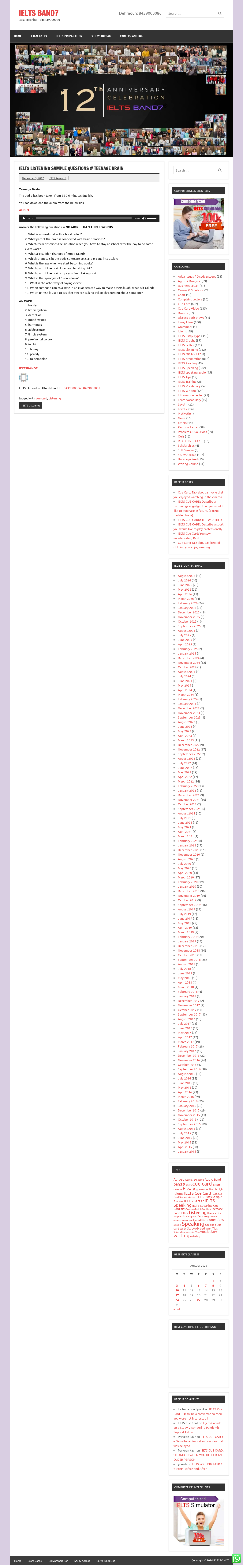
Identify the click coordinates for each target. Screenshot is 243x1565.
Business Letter (188, 285)
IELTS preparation (69, 36)
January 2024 (187, 703)
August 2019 (186, 909)
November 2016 (189, 1060)
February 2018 (188, 991)
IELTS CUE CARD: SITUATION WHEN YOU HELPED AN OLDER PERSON (199, 1454)
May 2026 (184, 589)
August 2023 (186, 722)
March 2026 (186, 598)
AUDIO (24, 210)
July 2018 (184, 968)
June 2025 (185, 639)
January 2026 (187, 607)
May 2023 (184, 731)
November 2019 (189, 895)
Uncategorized (188, 459)
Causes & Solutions (191, 290)
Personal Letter (188, 427)
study (183, 1228)
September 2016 (189, 1069)
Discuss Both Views (191, 317)
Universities (179, 1231)
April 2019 (185, 927)
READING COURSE (190, 441)
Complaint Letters (190, 299)
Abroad (179, 1179)
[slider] (152, 218)
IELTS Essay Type (189, 336)
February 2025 (188, 649)
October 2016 (187, 1064)
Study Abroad (101, 36)
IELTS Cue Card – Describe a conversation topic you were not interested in (198, 1413)
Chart (181, 294)
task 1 (209, 1228)
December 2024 (189, 658)
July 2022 (184, 763)
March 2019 (186, 932)
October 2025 (187, 621)
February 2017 (188, 1046)
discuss (216, 1184)
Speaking (193, 1223)
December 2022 (189, 745)
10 (177, 1290)
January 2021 (187, 845)
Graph (213, 1189)
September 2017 (189, 1014)
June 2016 (185, 1083)
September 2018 (189, 959)
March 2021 (186, 836)
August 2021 (186, 813)
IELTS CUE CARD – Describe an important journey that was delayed (198, 1441)
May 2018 (184, 978)
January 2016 (187, 1105)
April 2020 (185, 872)
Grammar (184, 326)
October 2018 (187, 955)
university (190, 1231)
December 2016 (189, 1055)
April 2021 (185, 831)
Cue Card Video (188, 308)
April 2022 (185, 777)
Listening (55, 398)
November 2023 (189, 713)
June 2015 (185, 1137)
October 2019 (187, 900)
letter (184, 1213)
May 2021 (184, 827)
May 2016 (184, 1087)
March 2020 (186, 877)
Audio (209, 1179)
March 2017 (186, 1042)
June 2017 (185, 1028)
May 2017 (184, 1032)
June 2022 (185, 767)
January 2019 (187, 941)
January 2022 (187, 790)
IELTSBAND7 (28, 368)
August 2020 (186, 859)
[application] (89, 218)
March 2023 (186, 740)
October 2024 (187, 667)
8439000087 (91, 388)
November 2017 (189, 1005)
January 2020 (187, 886)
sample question (189, 1219)
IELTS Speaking (188, 368)
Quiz (181, 436)
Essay (189, 1188)
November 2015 (189, 1115)
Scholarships (186, 445)
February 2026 (188, 603)
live (209, 1213)
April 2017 (185, 1037)
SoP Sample (186, 450)
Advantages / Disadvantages (197, 276)
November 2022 (189, 749)
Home (18, 36)
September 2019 (189, 904)
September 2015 (189, 1124)
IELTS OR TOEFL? (189, 354)
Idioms (182, 331)
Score (177, 1224)
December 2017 (189, 1000)
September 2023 (189, 717)
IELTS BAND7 (39, 12)
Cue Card (184, 304)
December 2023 (189, 708)
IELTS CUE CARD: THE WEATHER (200, 519)
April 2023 (185, 735)
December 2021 (189, 795)
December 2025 (189, 612)
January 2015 (187, 1151)
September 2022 (189, 754)
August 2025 (186, 630)
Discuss (183, 313)
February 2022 (188, 786)
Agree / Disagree (189, 281)
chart (189, 1184)
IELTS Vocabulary (189, 386)
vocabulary (208, 1231)
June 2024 (185, 681)
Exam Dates (39, 36)
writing (181, 1235)
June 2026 (185, 585)
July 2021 (184, 818)
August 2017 (186, 1019)
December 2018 (189, 946)
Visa (197, 1231)
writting (195, 1236)
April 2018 (185, 982)
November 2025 (189, 617)
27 (198, 1300)
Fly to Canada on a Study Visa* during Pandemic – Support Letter (198, 1427)
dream (178, 1189)
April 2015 (185, 1147)
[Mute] (144, 218)
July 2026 (184, 580)
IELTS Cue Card (197, 1193)
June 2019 (185, 918)
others (182, 422)
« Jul (177, 1309)
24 (177, 1300)
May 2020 (184, 868)
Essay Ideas (185, 322)
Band (217, 1179)
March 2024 (186, 694)
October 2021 (187, 804)
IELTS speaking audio (192, 372)
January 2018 (187, 996)
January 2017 (187, 1051)
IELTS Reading (187, 363)
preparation (180, 1216)
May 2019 (184, 923)
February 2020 (188, 882)
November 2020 (189, 854)
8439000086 (72, 388)
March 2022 (186, 781)
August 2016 (186, 1074)
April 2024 (185, 690)
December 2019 (189, 891)
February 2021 (188, 840)
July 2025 (184, 635)
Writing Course (188, 464)
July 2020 (184, 863)
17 (177, 1295)
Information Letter (190, 395)
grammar (202, 1189)
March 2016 (186, 1096)
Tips (215, 1228)
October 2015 (187, 1119)
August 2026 (186, 575)
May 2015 (184, 1142)
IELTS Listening (31, 405)
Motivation (185, 413)
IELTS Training (187, 381)
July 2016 (184, 1078)
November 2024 (189, 662)
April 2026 (185, 594)
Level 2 (183, 409)
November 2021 (189, 799)
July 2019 (184, 914)
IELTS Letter (186, 345)
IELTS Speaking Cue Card (196, 1206)
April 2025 (185, 644)
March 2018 (186, 987)
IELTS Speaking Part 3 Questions (196, 1208)
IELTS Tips (184, 377)
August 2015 (186, 1128)
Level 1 (183, 404)
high (220, 1189)
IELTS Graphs (186, 340)
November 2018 (189, 950)
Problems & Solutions (192, 432)
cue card (41, 398)
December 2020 (189, 850)
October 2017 (187, 1010)
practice (216, 1213)
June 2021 (185, 822)
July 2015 (184, 1133)
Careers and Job (131, 36)
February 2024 (188, 699)
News (181, 418)
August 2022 (186, 758)
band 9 (179, 1184)
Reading (203, 1216)
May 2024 (184, 685)
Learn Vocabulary (189, 400)
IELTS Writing (187, 390)
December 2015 (189, 1110)
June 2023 (185, 726)
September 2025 (189, 626)
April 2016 (185, 1092)
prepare (192, 1216)
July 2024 (184, 676)
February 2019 (188, 936)
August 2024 (186, 671)
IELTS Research (57, 178)
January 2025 (187, 653)
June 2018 (185, 973)
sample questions (211, 1219)
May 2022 (184, 772)
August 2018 (186, 964)
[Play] (24, 218)
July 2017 (184, 1023)
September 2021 (189, 808)
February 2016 (188, 1101)
